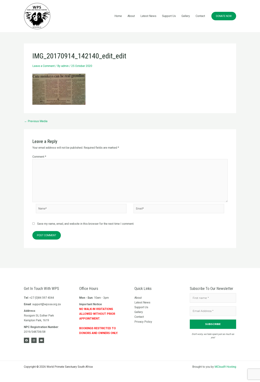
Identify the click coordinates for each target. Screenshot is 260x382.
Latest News (148, 16)
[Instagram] (34, 340)
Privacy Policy (143, 321)
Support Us (169, 16)
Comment (39, 156)
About (131, 16)
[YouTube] (41, 340)
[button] (223, 16)
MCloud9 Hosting (225, 366)
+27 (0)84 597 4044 (41, 297)
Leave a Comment (43, 66)
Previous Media (35, 121)
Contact (200, 16)
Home (118, 16)
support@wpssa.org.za (46, 304)
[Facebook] (26, 340)
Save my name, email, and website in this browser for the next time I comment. (85, 223)
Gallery (185, 16)
